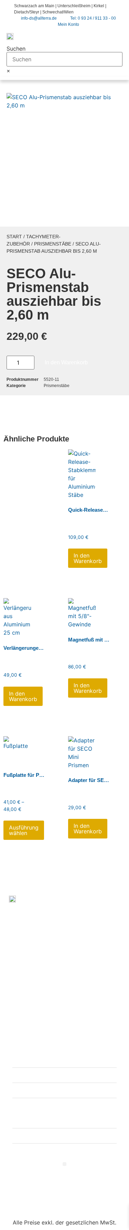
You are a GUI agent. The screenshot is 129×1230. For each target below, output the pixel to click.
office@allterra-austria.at (64, 1040)
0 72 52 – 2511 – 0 (59, 1018)
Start (14, 236)
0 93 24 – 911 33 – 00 (63, 947)
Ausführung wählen (24, 830)
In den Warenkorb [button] (88, 558)
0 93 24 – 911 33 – (50, 955)
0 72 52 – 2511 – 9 (49, 1026)
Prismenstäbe (52, 244)
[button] (116, 36)
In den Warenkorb (66, 362)
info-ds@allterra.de (57, 969)
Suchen (16, 48)
